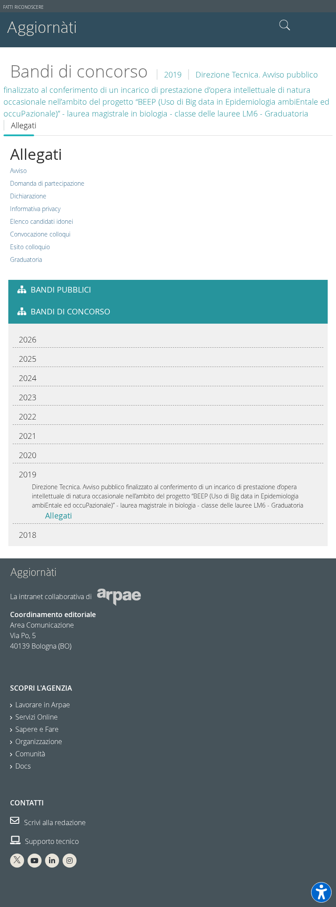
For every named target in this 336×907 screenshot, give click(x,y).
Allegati (58, 515)
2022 (27, 416)
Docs (23, 766)
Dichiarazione (28, 196)
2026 (27, 339)
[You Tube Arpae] (35, 860)
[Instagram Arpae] (70, 860)
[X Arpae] (17, 860)
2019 (173, 74)
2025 (27, 358)
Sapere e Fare (37, 729)
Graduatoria (26, 259)
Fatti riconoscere (23, 7)
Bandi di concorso (79, 71)
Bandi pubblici (61, 289)
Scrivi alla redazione (54, 822)
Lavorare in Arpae (42, 704)
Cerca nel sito (285, 25)
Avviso (18, 170)
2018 (27, 534)
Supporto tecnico (51, 841)
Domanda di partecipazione (47, 183)
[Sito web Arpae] (119, 596)
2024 (27, 378)
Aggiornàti (42, 27)
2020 (27, 455)
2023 (27, 397)
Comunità (30, 754)
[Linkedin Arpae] (52, 860)
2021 (27, 436)
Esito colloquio (30, 247)
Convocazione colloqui (40, 234)
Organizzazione (38, 741)
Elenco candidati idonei (41, 221)
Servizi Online (36, 717)
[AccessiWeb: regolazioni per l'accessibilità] (321, 892)
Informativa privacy (35, 209)
